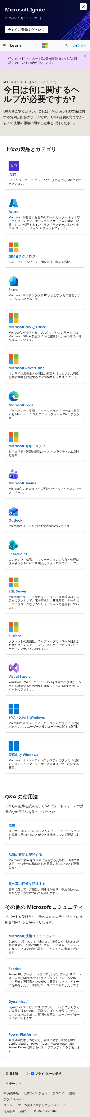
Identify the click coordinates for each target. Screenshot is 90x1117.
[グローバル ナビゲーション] (4, 45)
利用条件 (9, 1111)
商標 (23, 1111)
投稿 (72, 1093)
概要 (12, 825)
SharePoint (18, 554)
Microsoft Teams (22, 483)
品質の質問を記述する (25, 854)
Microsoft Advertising (27, 368)
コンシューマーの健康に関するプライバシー (32, 1105)
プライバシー (12, 1099)
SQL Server (17, 591)
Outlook (15, 520)
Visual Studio (20, 676)
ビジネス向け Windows (27, 717)
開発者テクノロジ (22, 256)
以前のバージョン (35, 1093)
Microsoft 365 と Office (27, 327)
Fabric (14, 969)
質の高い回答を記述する (27, 884)
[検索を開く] (66, 45)
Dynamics (17, 1001)
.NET (12, 174)
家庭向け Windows (23, 755)
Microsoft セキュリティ (27, 446)
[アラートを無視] (83, 6)
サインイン (79, 45)
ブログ (56, 1093)
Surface (15, 636)
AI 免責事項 (11, 1093)
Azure (13, 212)
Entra (13, 290)
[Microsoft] (45, 45)
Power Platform (22, 1034)
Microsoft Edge (21, 405)
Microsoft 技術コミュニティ (30, 936)
